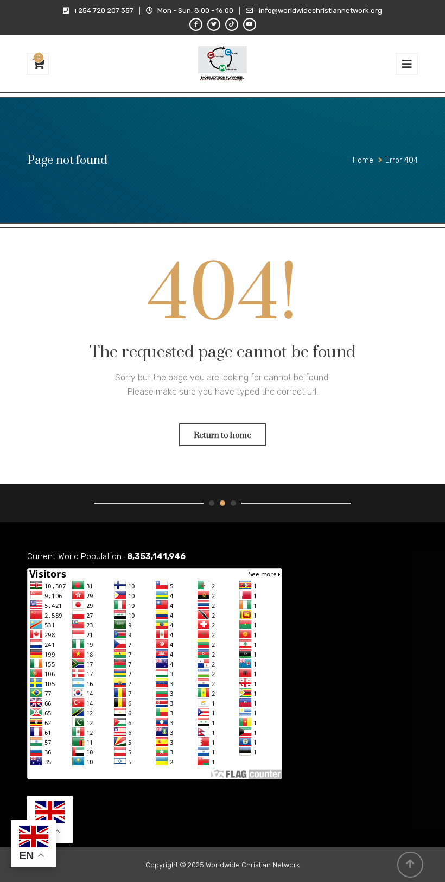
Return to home (222, 435)
